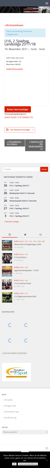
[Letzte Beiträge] (9, 235)
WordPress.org (10, 418)
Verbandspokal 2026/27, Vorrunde (22, 201)
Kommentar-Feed (11, 412)
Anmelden (8, 400)
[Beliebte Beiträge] (25, 235)
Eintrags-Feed (10, 406)
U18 (39, 241)
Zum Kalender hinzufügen (20, 130)
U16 (31, 117)
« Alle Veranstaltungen (13, 25)
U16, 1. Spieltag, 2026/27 (19, 216)
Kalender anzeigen (12, 222)
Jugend (7, 117)
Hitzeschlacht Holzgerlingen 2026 (27, 244)
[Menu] (47, 3)
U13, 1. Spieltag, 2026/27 (19, 186)
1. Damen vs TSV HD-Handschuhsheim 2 (36, 145)
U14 (30, 241)
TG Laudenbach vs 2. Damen (14, 143)
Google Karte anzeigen (14, 69)
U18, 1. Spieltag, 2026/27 (19, 208)
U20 (43, 241)
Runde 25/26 (18, 241)
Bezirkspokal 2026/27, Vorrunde (22, 193)
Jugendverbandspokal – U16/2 (26, 270)
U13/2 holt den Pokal (22, 283)
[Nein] (47, 460)
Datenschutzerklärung (28, 464)
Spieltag (25, 117)
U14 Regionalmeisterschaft (25, 296)
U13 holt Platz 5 (20, 257)
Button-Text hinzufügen (17, 109)
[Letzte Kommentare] (40, 235)
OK (14, 464)
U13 (26, 241)
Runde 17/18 (16, 117)
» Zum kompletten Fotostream (14, 353)
